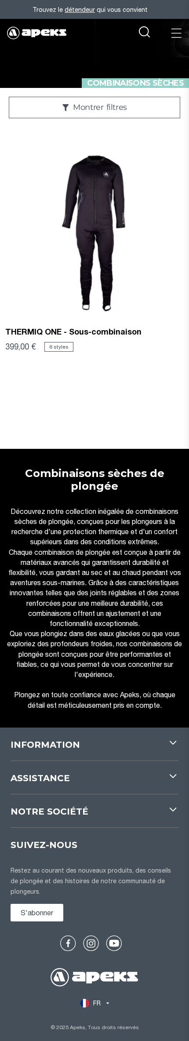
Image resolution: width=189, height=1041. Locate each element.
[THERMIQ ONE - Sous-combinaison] (94, 232)
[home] (94, 978)
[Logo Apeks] (37, 33)
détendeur (80, 9)
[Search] (144, 33)
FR (97, 1003)
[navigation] (94, 749)
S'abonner (37, 912)
